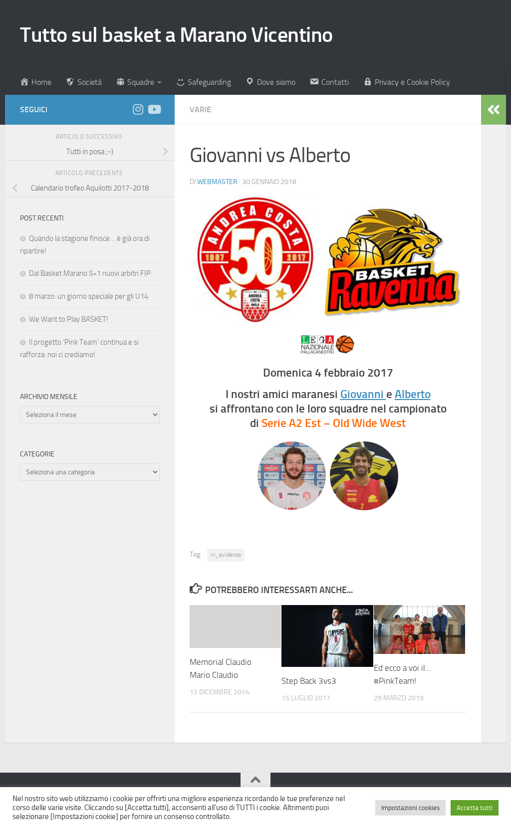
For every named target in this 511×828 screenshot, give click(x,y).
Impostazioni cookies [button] (410, 808)
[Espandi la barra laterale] (493, 110)
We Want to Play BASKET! (68, 319)
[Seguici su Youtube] (154, 109)
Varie (200, 109)
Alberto (413, 394)
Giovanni (363, 394)
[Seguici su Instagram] (138, 109)
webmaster (217, 182)
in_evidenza (226, 554)
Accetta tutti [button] (475, 808)
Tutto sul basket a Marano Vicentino (176, 34)
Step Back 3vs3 (308, 681)
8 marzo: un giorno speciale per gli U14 (88, 296)
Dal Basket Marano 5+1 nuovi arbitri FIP (90, 273)
